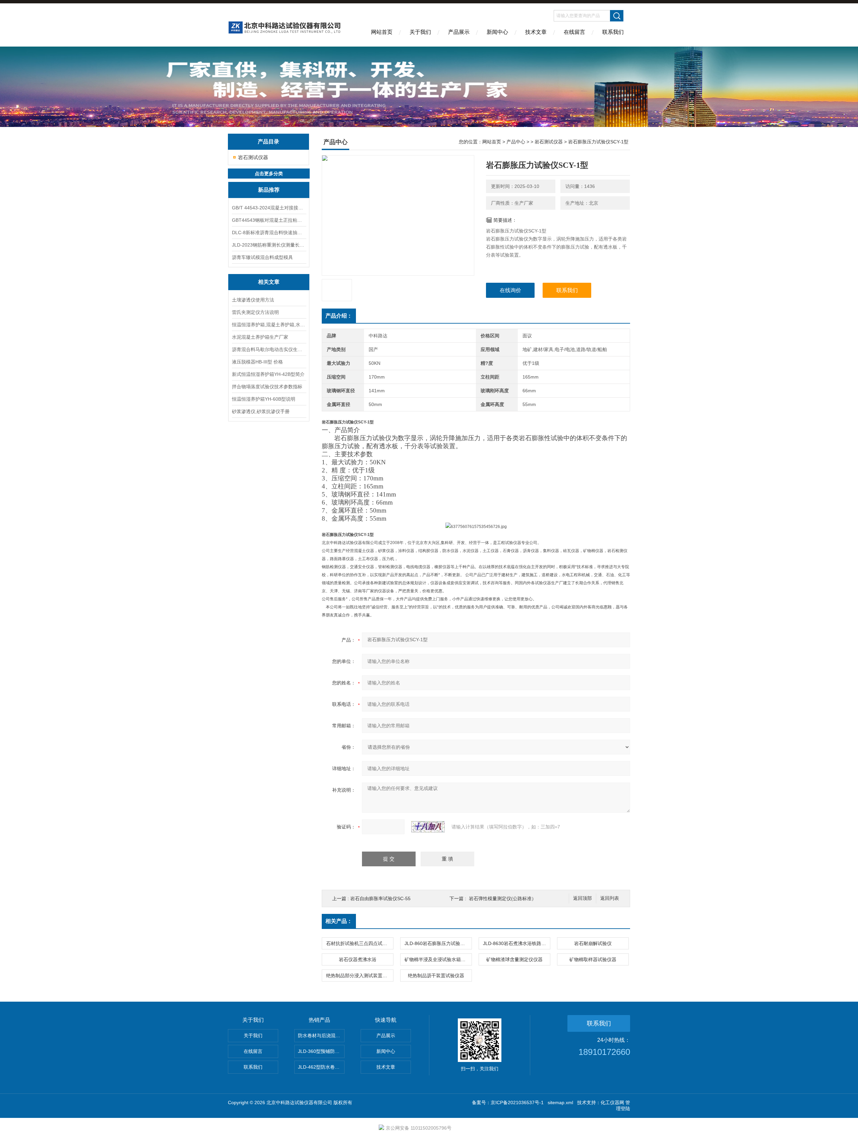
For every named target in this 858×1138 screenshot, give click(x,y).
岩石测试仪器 (253, 157)
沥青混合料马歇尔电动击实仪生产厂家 (269, 349)
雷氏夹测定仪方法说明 (255, 312)
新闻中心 (497, 32)
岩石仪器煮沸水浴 (357, 959)
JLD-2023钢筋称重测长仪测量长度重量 (269, 245)
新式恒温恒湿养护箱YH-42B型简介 (268, 374)
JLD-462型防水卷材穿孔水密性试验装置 (321, 1067)
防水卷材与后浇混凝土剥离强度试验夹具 (321, 1035)
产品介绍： (338, 316)
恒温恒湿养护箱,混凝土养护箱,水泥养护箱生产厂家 (269, 324)
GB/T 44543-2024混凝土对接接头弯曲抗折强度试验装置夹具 (269, 207)
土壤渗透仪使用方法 (253, 300)
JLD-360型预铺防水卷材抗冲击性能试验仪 (321, 1051)
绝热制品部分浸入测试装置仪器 (359, 975)
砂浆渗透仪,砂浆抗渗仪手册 (261, 411)
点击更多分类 (269, 173)
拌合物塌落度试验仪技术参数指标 (267, 386)
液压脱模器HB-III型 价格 (257, 361)
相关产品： (338, 921)
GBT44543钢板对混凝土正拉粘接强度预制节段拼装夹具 (269, 220)
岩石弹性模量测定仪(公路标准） (502, 898)
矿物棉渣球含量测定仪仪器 (514, 959)
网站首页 (381, 32)
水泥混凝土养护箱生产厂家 (260, 337)
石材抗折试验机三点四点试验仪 (359, 943)
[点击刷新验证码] (428, 826)
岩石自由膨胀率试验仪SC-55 (380, 898)
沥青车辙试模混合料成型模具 (262, 257)
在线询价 (510, 290)
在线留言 (574, 32)
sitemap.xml (560, 1102)
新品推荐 (269, 190)
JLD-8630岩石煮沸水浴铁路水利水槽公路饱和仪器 (516, 943)
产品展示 (459, 32)
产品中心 (515, 141)
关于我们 (420, 32)
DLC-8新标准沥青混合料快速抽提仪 (269, 232)
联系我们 (613, 32)
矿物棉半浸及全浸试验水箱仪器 (437, 959)
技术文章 (536, 32)
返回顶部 (582, 898)
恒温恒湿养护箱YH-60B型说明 (263, 399)
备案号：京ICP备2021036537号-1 (508, 1102)
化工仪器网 (612, 1102)
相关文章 (269, 282)
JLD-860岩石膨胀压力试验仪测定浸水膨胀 (438, 943)
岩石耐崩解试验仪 (593, 943)
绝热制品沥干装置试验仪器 (436, 975)
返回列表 (609, 898)
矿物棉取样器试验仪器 (592, 959)
